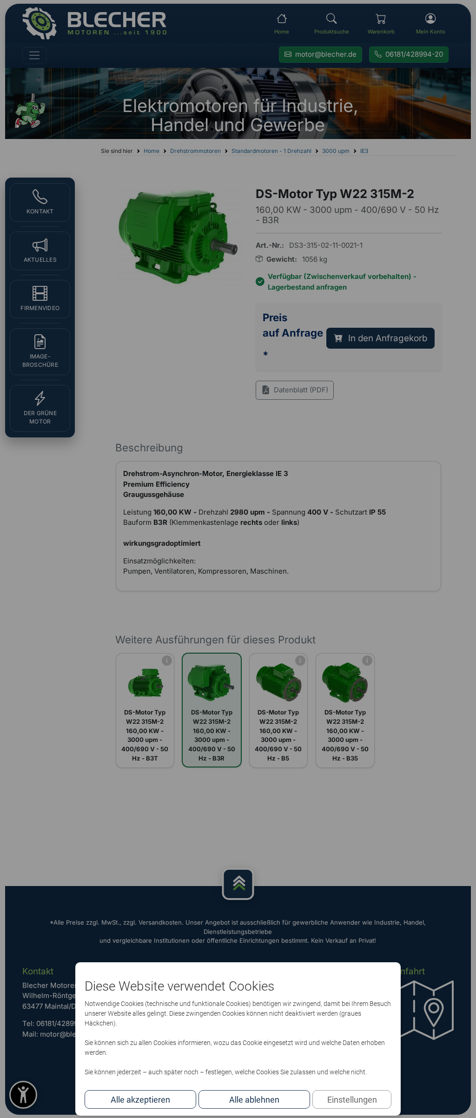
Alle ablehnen (254, 1100)
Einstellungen (352, 1100)
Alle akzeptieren (140, 1100)
